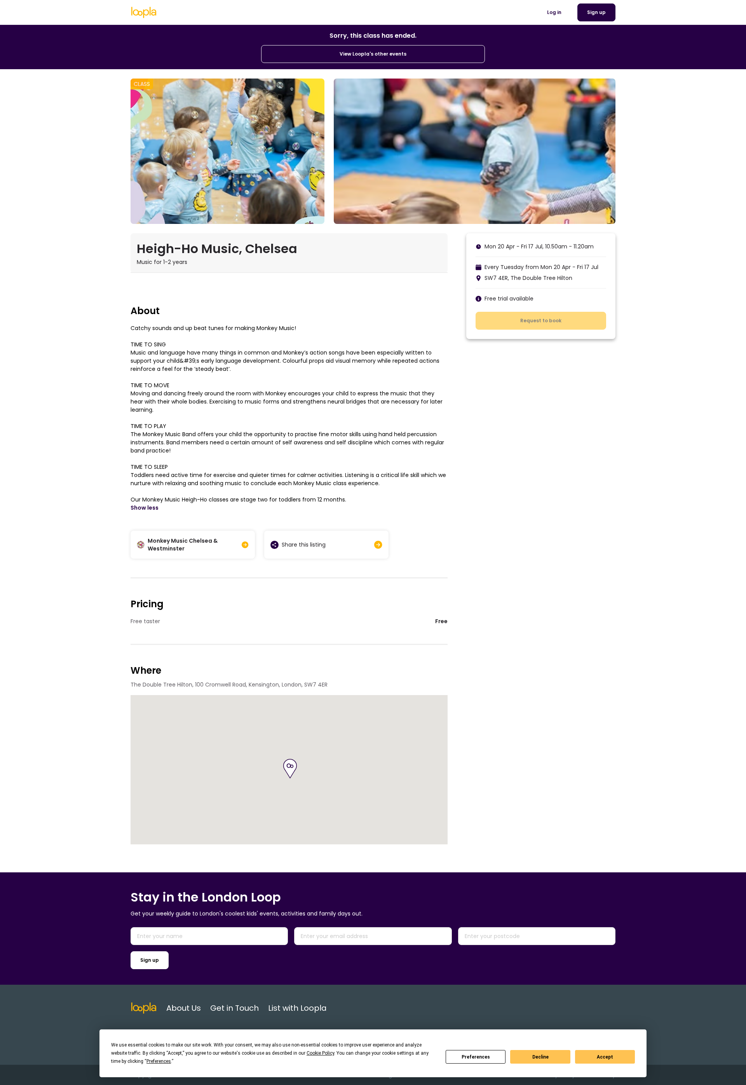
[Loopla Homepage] (144, 12)
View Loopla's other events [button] (373, 54)
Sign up (149, 960)
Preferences (476, 1057)
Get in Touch (234, 1008)
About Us (183, 1008)
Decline (540, 1057)
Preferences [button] (158, 1061)
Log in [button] (554, 12)
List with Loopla (297, 1008)
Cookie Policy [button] (320, 1053)
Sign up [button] (596, 12)
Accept (605, 1057)
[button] (290, 768)
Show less (145, 508)
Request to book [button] (540, 320)
